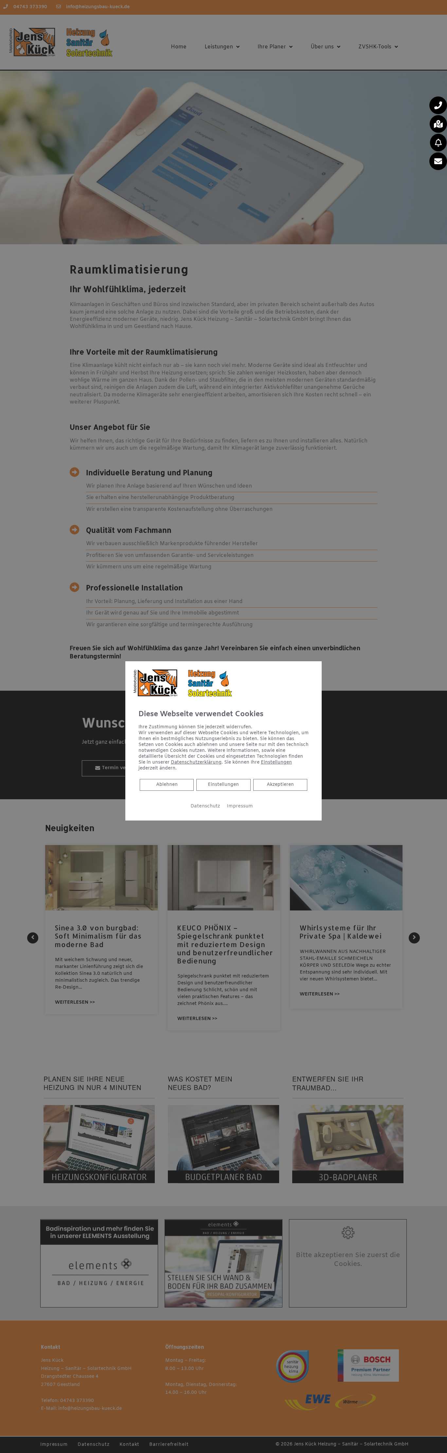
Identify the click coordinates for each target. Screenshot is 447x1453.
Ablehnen (167, 784)
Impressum (240, 806)
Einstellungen (223, 785)
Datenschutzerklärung (196, 762)
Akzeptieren (280, 785)
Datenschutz (205, 806)
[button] (438, 105)
